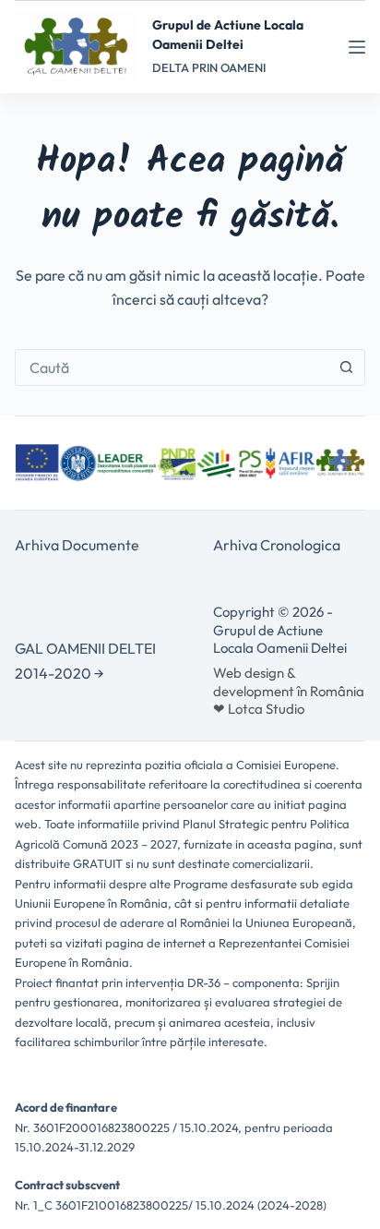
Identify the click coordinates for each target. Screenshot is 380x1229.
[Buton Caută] (346, 367)
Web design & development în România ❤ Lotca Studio (288, 690)
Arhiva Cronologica (276, 545)
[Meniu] (357, 47)
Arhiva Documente (77, 545)
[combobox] (172, 367)
